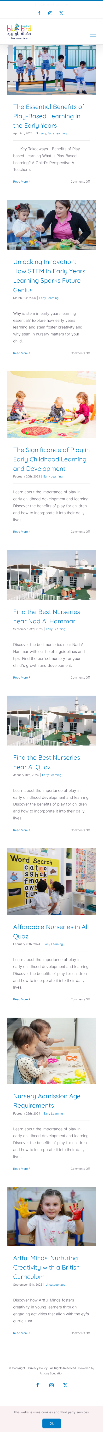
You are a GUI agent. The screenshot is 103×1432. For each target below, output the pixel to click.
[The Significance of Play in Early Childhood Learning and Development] (51, 404)
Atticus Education (51, 1373)
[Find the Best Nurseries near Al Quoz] (51, 721)
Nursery (41, 89)
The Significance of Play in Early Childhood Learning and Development (51, 388)
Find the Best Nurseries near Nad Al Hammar (51, 562)
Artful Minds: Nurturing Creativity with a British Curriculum (51, 1199)
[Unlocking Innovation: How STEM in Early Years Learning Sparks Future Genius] (51, 225)
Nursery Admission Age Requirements (51, 1038)
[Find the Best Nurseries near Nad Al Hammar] (51, 575)
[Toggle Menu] (93, 36)
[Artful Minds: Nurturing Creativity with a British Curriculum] (51, 1216)
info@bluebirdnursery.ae (51, 4)
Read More (20, 181)
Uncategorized (52, 1235)
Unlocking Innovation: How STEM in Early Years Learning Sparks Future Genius (51, 204)
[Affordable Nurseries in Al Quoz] (51, 881)
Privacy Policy (38, 1368)
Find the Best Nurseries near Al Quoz (51, 708)
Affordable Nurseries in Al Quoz (51, 869)
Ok (52, 1423)
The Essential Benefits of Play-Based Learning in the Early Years (51, 53)
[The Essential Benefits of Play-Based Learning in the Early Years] (51, 70)
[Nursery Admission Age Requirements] (51, 1051)
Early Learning (57, 89)
